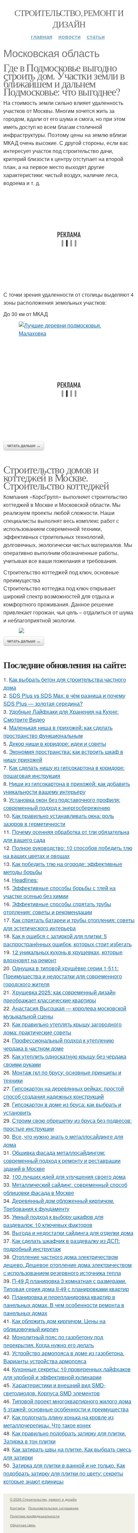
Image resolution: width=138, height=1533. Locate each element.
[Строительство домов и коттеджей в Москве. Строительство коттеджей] (69, 630)
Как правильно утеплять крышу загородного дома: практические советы (62, 1028)
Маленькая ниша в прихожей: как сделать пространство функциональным (58, 731)
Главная (41, 36)
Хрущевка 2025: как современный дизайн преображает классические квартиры (59, 996)
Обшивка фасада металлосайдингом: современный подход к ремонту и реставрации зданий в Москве (62, 1160)
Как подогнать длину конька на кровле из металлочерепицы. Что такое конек (58, 1421)
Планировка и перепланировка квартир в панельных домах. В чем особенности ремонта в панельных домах (63, 1305)
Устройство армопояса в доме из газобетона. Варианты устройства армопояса (63, 1357)
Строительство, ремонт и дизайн (68, 18)
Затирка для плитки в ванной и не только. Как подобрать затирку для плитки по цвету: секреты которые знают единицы (64, 1473)
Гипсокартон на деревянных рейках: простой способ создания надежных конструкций (63, 1092)
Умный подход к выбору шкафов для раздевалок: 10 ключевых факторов (53, 1221)
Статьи (96, 36)
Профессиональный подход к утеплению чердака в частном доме (58, 1044)
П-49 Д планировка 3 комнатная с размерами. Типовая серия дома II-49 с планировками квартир (66, 1285)
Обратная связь (23, 1525)
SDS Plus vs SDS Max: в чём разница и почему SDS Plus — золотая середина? (64, 699)
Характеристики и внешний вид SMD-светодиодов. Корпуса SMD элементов (54, 1389)
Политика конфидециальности (35, 1516)
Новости (69, 36)
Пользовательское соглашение (53, 1508)
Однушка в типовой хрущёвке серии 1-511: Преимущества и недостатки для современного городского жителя (62, 976)
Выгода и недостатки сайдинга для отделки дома (72, 1233)
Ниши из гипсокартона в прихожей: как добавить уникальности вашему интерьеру (66, 788)
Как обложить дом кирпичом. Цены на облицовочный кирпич (54, 1325)
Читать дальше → (24, 445)
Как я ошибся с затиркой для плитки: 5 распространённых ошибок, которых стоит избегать (67, 940)
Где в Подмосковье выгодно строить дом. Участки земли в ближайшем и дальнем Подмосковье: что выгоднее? (63, 79)
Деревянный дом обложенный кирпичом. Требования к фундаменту (58, 1205)
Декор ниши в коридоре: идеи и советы (57, 743)
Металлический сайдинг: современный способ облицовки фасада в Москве (65, 1189)
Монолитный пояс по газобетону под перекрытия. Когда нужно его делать (53, 1341)
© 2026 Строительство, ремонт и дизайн (43, 1499)
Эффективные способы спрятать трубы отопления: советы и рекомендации (57, 908)
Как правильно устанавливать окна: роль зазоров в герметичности (58, 820)
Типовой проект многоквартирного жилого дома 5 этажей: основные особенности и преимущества (67, 1405)
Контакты (17, 1508)
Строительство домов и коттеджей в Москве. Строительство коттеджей (56, 477)
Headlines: (25, 880)
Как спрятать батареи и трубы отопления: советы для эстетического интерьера (69, 924)
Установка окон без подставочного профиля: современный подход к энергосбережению (61, 804)
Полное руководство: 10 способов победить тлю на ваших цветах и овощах (67, 852)
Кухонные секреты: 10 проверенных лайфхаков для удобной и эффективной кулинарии (67, 1373)
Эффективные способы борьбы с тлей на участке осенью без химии (59, 892)
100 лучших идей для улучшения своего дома (69, 1176)
